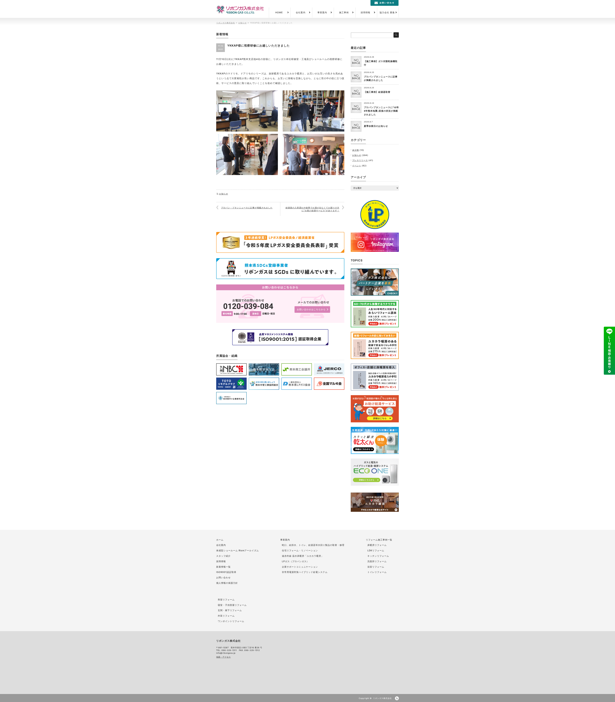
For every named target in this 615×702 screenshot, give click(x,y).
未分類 (355, 150)
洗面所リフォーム (377, 561)
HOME (279, 12)
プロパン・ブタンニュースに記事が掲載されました (247, 207)
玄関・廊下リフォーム (230, 610)
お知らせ (223, 193)
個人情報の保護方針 (227, 583)
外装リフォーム (226, 615)
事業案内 (322, 12)
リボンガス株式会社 (382, 698)
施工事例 (344, 12)
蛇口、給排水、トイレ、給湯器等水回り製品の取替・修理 (313, 545)
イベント (356, 165)
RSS (397, 698)
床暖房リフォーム (377, 545)
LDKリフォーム (375, 550)
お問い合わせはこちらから (311, 309)
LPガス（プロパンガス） (295, 561)
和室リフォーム (226, 599)
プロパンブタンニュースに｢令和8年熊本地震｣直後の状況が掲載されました (381, 111)
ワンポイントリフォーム (231, 621)
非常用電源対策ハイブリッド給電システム (305, 572)
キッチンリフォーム (378, 555)
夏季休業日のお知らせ (376, 126)
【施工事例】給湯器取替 (377, 92)
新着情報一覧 (223, 566)
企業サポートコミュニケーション (300, 566)
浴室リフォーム (375, 566)
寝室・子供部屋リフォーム (232, 605)
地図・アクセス (223, 657)
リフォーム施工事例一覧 (379, 539)
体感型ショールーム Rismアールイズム (237, 550)
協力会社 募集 (387, 12)
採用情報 (365, 12)
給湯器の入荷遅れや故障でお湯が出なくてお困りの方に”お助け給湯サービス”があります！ (312, 209)
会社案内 (300, 12)
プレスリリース (360, 160)
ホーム (219, 539)
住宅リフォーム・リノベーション (300, 550)
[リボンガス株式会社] (240, 10)
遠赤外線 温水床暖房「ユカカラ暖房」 (303, 555)
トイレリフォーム (377, 572)
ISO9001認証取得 (226, 572)
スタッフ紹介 (223, 555)
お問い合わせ (223, 577)
